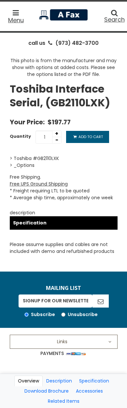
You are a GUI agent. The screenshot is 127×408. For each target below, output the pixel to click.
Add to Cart (90, 136)
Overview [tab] (28, 381)
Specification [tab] (94, 381)
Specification (30, 223)
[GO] (100, 301)
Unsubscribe (83, 314)
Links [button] (62, 341)
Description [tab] (59, 381)
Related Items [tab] (63, 401)
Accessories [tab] (89, 391)
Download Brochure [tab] (46, 391)
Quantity (20, 136)
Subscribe (43, 314)
